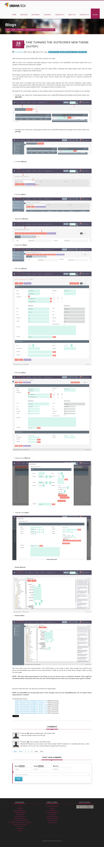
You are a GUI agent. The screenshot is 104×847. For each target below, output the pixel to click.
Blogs (95, 14)
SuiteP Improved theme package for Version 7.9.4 (31, 701)
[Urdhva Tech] (15, 4)
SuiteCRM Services (20, 810)
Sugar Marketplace (52, 812)
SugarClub (52, 810)
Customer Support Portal (20, 820)
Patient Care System (20, 824)
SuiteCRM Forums (52, 816)
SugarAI (47, 14)
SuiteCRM (35, 14)
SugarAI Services (20, 816)
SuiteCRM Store (52, 818)
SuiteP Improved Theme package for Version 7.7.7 (31, 703)
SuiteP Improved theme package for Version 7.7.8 (31, 705)
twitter (85, 806)
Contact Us (84, 14)
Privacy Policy (52, 822)
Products (59, 14)
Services (23, 14)
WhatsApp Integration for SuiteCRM (20, 822)
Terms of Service (52, 820)
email (91, 806)
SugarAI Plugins (20, 818)
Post (18, 779)
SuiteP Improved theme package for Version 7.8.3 (31, 707)
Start (15, 751)
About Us (72, 14)
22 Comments (18, 52)
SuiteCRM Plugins (20, 812)
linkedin (81, 806)
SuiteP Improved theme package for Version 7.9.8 (31, 713)
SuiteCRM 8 (20, 814)
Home (14, 14)
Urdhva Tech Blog (52, 806)
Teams (88, 806)
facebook (78, 806)
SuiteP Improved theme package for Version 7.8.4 (31, 709)
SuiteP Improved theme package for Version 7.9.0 (31, 711)
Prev (20, 751)
